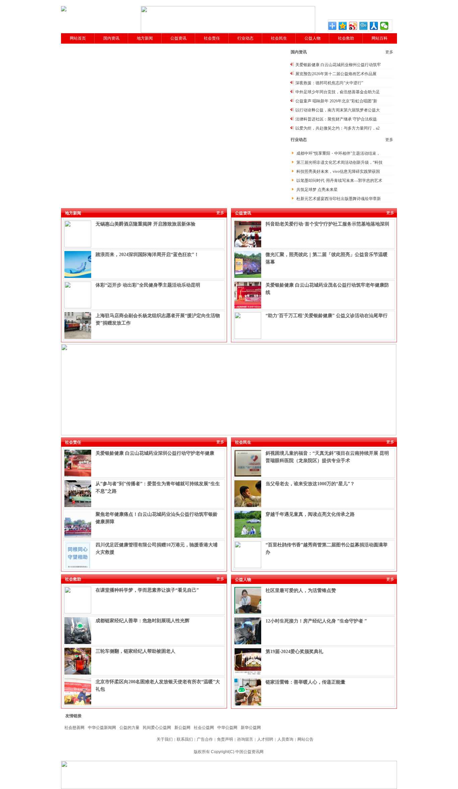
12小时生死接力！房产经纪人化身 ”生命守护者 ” (316, 621)
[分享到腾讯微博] (363, 26)
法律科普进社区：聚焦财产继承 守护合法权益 (336, 119)
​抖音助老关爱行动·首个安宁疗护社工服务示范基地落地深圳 (327, 224)
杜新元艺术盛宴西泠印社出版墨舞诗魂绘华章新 (338, 198)
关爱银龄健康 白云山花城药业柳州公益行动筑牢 (338, 64)
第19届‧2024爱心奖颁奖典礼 (294, 651)
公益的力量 (129, 727)
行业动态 (245, 38)
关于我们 (165, 739)
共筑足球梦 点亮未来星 (317, 189)
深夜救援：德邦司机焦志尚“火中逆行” (329, 83)
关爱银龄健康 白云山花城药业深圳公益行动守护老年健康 (155, 453)
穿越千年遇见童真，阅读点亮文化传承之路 (310, 514)
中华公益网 (227, 727)
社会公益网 (204, 727)
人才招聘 (265, 739)
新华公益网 (251, 727)
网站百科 (379, 38)
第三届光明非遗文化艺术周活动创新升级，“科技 (339, 162)
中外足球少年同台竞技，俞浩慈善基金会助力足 (337, 92)
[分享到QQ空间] (343, 26)
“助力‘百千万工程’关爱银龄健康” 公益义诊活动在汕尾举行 (327, 315)
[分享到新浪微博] (353, 26)
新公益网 (182, 727)
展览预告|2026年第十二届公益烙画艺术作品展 (336, 73)
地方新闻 (145, 38)
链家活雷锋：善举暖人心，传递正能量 (305, 682)
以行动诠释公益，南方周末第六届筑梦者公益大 (337, 110)
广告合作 (205, 739)
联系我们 (185, 739)
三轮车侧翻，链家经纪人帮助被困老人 (135, 651)
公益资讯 (178, 38)
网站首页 (78, 38)
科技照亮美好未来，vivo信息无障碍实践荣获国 (338, 171)
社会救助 (346, 38)
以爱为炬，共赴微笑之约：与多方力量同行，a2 (337, 128)
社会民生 (279, 38)
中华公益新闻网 (102, 727)
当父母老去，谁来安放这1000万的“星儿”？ (310, 483)
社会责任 (212, 38)
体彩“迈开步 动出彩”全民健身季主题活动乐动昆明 (148, 285)
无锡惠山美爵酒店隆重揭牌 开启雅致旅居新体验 (145, 224)
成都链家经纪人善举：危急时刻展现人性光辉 (142, 620)
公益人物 (312, 38)
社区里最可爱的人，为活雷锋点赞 (301, 590)
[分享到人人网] (374, 26)
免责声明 (225, 739)
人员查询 (285, 739)
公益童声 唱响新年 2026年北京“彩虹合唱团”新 (336, 101)
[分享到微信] (384, 26)
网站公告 (305, 739)
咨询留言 (245, 739)
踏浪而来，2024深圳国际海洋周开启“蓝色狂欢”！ (147, 254)
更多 (389, 52)
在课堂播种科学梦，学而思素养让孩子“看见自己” (147, 590)
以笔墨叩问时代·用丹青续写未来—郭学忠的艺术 (339, 180)
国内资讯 (111, 38)
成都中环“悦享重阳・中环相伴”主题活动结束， (338, 153)
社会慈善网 (74, 727)
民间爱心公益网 (157, 727)
